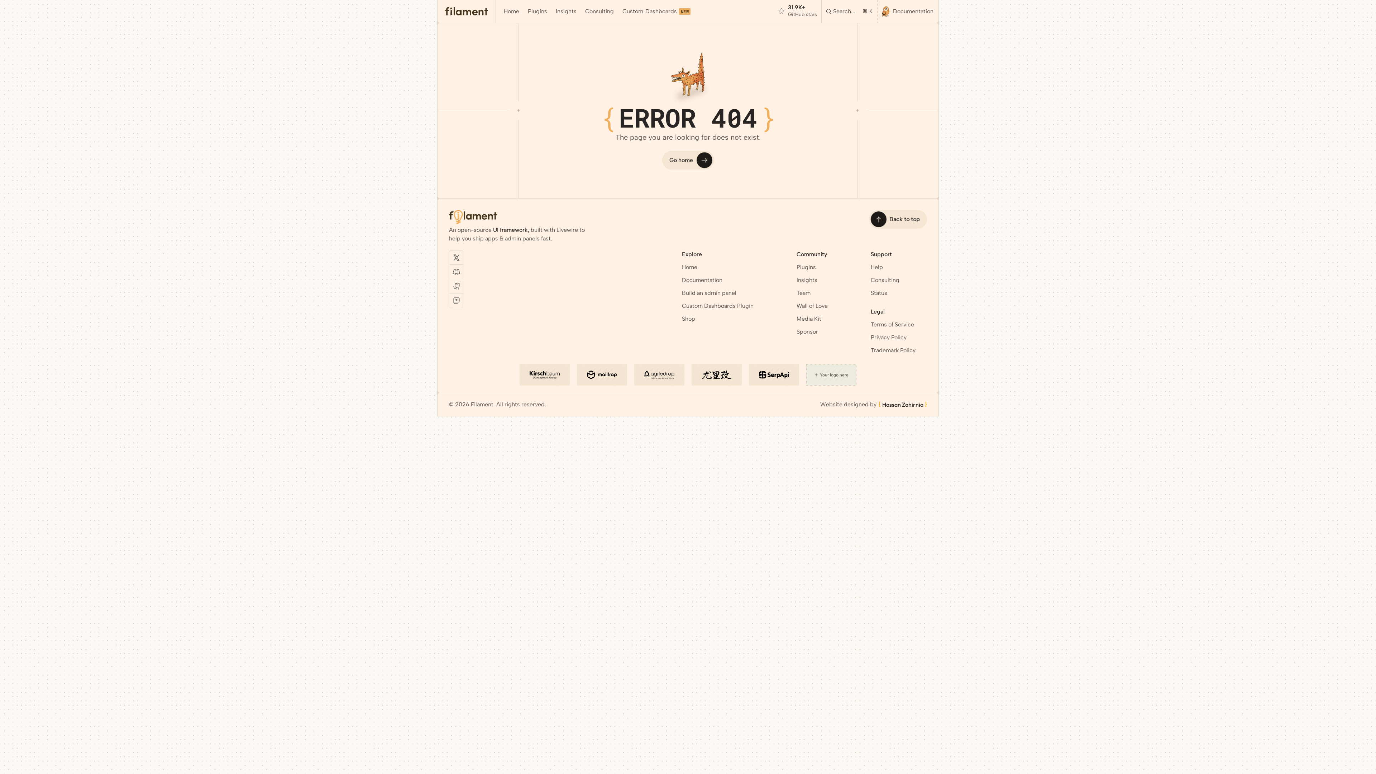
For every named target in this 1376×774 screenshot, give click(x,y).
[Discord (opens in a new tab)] (456, 272)
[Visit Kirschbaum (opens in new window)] (545, 375)
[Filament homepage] (467, 11)
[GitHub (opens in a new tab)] (456, 286)
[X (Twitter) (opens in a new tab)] (456, 257)
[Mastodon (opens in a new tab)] (456, 300)
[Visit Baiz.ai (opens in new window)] (717, 375)
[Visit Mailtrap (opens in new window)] (602, 375)
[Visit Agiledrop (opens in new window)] (659, 375)
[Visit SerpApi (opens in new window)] (774, 375)
